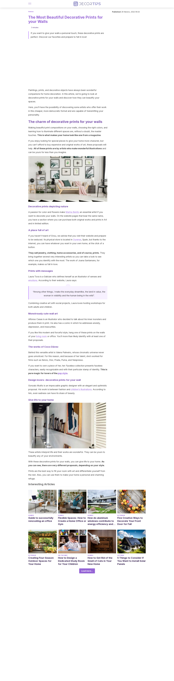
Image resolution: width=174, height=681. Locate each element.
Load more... (87, 571)
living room (41, 336)
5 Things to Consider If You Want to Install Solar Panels (131, 560)
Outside (120, 555)
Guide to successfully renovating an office (40, 519)
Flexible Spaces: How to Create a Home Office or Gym (72, 521)
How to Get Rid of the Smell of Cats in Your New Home (100, 560)
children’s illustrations (81, 389)
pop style (62, 373)
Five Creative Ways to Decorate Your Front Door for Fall (130, 521)
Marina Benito (72, 212)
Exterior (121, 515)
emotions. (33, 280)
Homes (30, 11)
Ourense (77, 239)
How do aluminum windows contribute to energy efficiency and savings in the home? (101, 521)
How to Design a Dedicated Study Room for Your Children (71, 560)
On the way (62, 555)
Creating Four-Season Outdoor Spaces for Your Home (41, 560)
